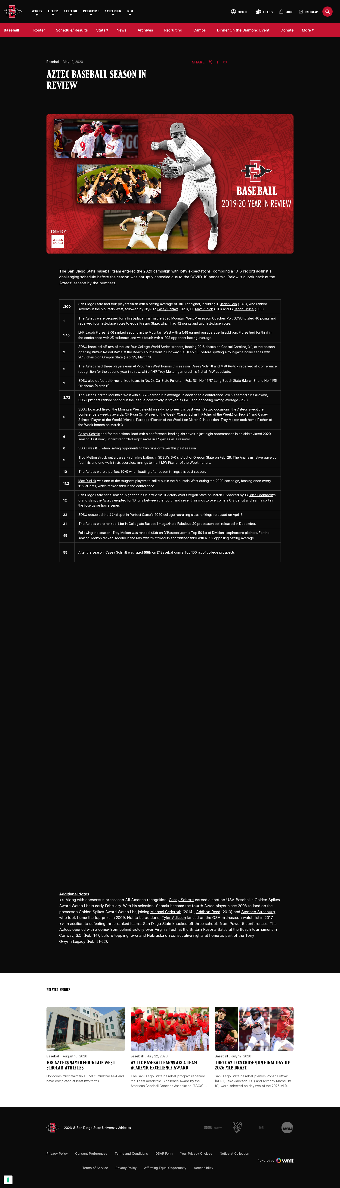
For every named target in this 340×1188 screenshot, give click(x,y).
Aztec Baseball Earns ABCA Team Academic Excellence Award (164, 1065)
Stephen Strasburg (258, 911)
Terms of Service (95, 1168)
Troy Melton (167, 371)
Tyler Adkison (174, 917)
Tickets (53, 11)
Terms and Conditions (131, 1153)
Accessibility (203, 1168)
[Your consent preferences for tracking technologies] (8, 1179)
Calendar (311, 12)
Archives (145, 30)
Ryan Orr (137, 414)
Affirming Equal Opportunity (165, 1168)
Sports (36, 11)
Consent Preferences (91, 1153)
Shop (286, 13)
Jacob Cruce (244, 309)
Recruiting (91, 11)
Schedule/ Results (72, 30)
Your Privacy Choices (196, 1153)
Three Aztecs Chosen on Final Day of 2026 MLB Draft (252, 1065)
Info (130, 11)
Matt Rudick (204, 309)
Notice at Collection (234, 1153)
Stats (100, 30)
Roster (39, 30)
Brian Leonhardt (261, 495)
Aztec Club (113, 11)
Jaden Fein (228, 304)
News (122, 30)
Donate (288, 30)
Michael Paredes (136, 420)
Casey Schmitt (167, 309)
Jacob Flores (95, 332)
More (306, 30)
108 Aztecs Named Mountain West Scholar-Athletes (80, 1065)
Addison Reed (208, 911)
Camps (201, 30)
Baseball (52, 62)
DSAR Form (164, 1153)
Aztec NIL (70, 11)
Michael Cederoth (165, 911)
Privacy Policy (57, 1153)
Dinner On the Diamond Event (243, 30)
